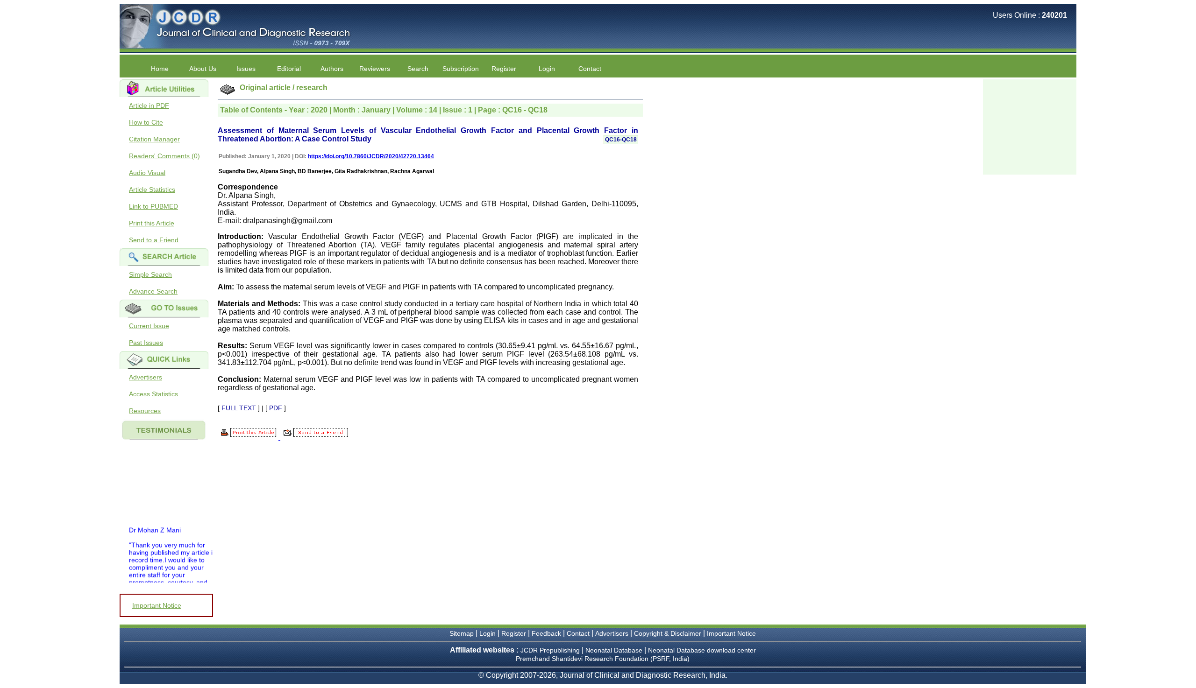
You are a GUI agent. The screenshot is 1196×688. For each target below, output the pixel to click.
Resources (145, 410)
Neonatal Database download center (702, 650)
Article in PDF (149, 105)
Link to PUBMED (153, 206)
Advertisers (145, 377)
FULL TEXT (238, 408)
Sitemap (461, 633)
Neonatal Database (614, 650)
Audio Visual (147, 172)
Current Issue (149, 326)
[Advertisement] (1029, 126)
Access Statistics (153, 394)
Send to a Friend (153, 240)
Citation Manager (154, 139)
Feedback (546, 633)
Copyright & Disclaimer (667, 633)
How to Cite (146, 122)
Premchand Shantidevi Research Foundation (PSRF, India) (603, 658)
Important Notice (156, 605)
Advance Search (153, 291)
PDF (275, 408)
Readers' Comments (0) (164, 156)
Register (513, 633)
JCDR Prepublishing (550, 650)
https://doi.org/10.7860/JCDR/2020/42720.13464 (371, 156)
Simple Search (150, 274)
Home (160, 68)
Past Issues (146, 342)
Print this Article (151, 223)
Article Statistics (152, 189)
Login (547, 68)
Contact (589, 68)
